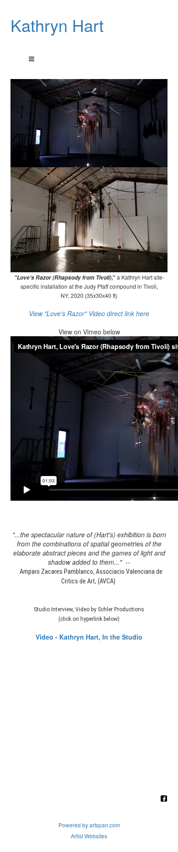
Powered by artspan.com (89, 825)
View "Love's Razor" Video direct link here (89, 313)
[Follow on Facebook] (164, 799)
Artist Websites (89, 836)
